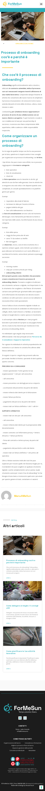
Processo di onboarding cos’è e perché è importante (20, 561)
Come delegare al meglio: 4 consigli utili (22, 606)
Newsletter (32, 750)
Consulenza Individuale (17, 750)
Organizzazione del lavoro (12, 743)
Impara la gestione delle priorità (22, 748)
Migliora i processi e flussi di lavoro (22, 745)
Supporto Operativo (22, 340)
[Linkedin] (20, 718)
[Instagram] (25, 718)
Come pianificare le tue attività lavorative (20, 652)
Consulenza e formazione (33, 743)
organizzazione (25, 44)
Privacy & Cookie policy (34, 783)
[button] (41, 4)
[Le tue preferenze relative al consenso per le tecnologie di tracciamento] (41, 787)
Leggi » (8, 578)
